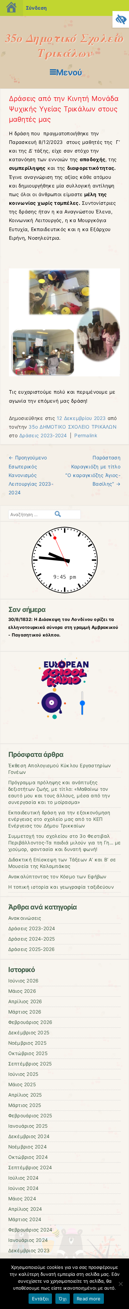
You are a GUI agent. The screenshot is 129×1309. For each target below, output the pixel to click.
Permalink (85, 435)
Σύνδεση (36, 8)
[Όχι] (120, 1283)
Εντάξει (40, 1298)
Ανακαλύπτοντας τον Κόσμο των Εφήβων (57, 876)
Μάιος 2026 (22, 991)
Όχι (62, 1298)
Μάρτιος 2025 (24, 1105)
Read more (88, 1298)
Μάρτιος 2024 (25, 1219)
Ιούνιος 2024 (23, 1188)
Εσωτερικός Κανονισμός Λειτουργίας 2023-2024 (31, 475)
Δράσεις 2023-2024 (43, 435)
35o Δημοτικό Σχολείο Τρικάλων (64, 45)
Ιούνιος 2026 (23, 980)
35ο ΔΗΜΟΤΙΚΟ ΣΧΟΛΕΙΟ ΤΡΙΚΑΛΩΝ (73, 427)
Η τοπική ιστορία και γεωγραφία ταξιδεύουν (61, 887)
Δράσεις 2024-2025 (31, 939)
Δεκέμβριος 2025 (29, 1032)
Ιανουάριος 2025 (28, 1126)
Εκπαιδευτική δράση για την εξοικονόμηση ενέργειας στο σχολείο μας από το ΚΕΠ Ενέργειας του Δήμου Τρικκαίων (59, 819)
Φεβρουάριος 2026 (30, 1022)
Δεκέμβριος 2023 (29, 1250)
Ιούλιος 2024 (23, 1178)
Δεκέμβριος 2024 (29, 1136)
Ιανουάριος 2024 (28, 1240)
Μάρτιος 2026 (25, 1012)
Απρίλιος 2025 (25, 1095)
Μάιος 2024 (22, 1198)
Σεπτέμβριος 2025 (30, 1064)
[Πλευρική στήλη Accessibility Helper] (120, 19)
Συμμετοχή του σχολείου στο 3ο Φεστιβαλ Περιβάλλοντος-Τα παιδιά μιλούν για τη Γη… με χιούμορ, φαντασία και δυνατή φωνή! (64, 842)
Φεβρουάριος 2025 (30, 1115)
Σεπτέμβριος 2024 (30, 1167)
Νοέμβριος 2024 (27, 1147)
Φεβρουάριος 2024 (30, 1230)
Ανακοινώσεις (24, 918)
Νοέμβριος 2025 (27, 1043)
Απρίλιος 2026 (25, 1001)
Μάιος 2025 (22, 1084)
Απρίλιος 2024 (25, 1209)
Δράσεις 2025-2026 (31, 949)
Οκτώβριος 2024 (28, 1157)
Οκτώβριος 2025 (27, 1053)
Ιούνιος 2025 (23, 1074)
